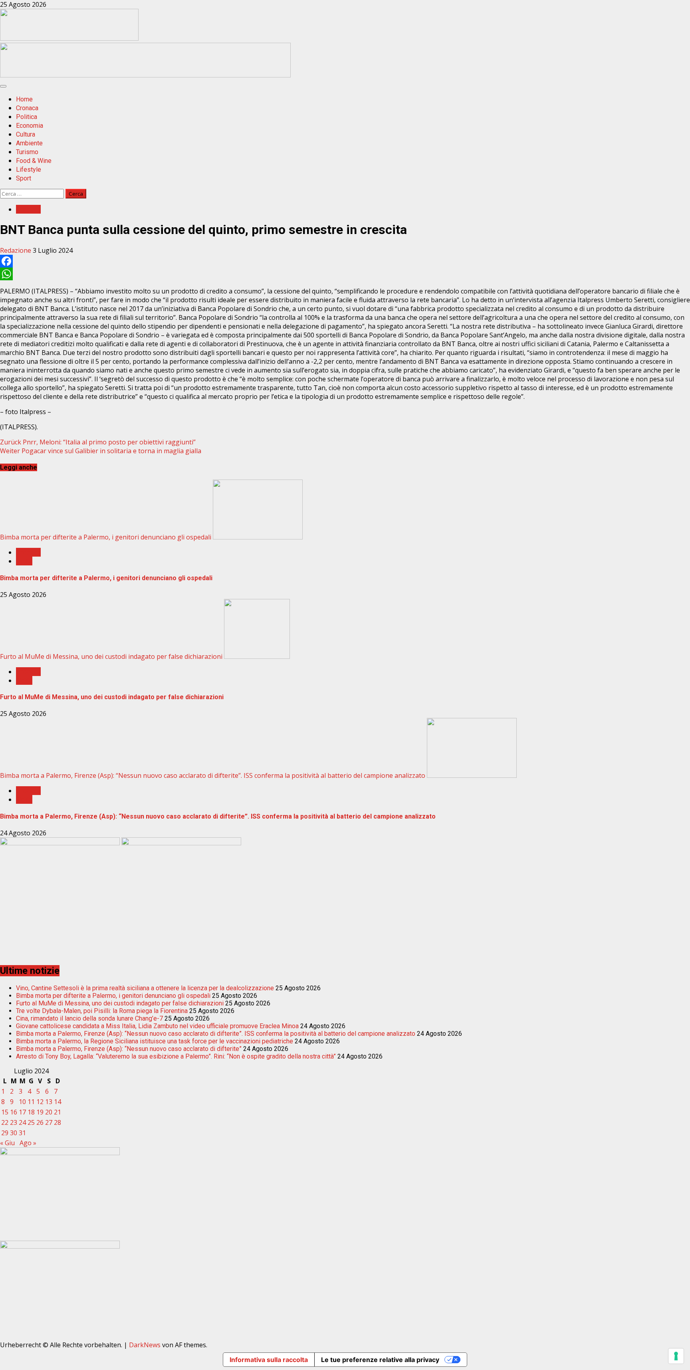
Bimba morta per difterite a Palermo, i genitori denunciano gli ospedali (105, 537)
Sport (23, 178)
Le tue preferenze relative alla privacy (380, 1360)
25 (31, 1122)
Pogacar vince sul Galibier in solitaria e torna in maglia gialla (100, 450)
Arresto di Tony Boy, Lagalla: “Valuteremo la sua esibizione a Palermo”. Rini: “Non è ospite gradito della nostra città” (176, 1056)
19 (40, 1112)
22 (4, 1122)
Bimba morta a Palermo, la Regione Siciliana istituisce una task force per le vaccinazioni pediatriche (154, 1041)
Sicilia (24, 561)
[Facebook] (345, 261)
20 (48, 1112)
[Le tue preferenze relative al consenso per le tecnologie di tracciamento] (676, 1356)
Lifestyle (28, 169)
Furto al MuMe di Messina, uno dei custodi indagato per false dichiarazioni (111, 656)
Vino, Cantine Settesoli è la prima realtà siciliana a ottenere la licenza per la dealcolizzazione (145, 988)
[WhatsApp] (345, 274)
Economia (29, 125)
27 (48, 1122)
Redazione (16, 250)
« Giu (7, 1142)
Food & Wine (34, 161)
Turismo (27, 152)
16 (13, 1112)
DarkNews (145, 1344)
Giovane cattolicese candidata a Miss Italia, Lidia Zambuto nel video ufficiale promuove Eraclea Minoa (157, 1026)
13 (48, 1101)
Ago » (28, 1142)
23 (13, 1122)
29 (4, 1132)
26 (40, 1122)
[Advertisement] (145, 75)
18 (31, 1112)
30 (13, 1132)
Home (24, 99)
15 (4, 1112)
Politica (26, 117)
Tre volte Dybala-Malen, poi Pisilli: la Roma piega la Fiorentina (102, 1011)
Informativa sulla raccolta (269, 1360)
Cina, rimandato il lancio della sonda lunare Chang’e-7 (89, 1018)
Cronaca (27, 108)
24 (22, 1122)
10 (22, 1101)
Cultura (25, 134)
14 (57, 1101)
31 (22, 1132)
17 (22, 1112)
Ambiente (29, 143)
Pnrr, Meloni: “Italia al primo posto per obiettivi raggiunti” (98, 442)
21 (57, 1112)
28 (57, 1122)
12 (40, 1101)
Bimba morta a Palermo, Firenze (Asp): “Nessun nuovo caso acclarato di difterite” (129, 1049)
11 (31, 1101)
